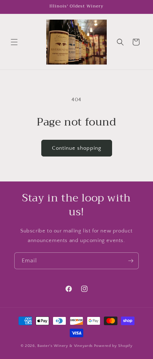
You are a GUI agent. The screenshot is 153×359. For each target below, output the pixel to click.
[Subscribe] (130, 260)
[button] (14, 42)
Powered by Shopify (113, 346)
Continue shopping (76, 148)
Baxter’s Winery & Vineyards (65, 346)
